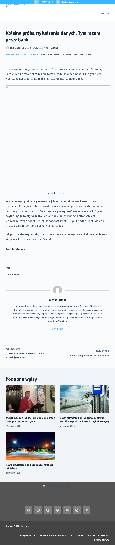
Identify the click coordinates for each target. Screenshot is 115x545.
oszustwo (13, 274)
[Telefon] (77, 510)
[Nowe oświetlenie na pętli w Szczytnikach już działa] (30, 446)
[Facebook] (28, 510)
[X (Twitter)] (38, 510)
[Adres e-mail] (67, 510)
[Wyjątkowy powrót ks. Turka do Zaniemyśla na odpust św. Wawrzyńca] (30, 399)
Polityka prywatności (98, 536)
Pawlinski (25, 526)
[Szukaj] (108, 13)
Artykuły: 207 (57, 329)
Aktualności (52, 48)
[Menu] (102, 12)
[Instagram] (48, 510)
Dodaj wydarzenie (28, 536)
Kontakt (80, 536)
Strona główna (101, 540)
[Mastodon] (57, 510)
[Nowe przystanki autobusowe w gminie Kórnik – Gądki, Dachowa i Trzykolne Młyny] (84, 399)
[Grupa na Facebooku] (86, 510)
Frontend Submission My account (56, 536)
